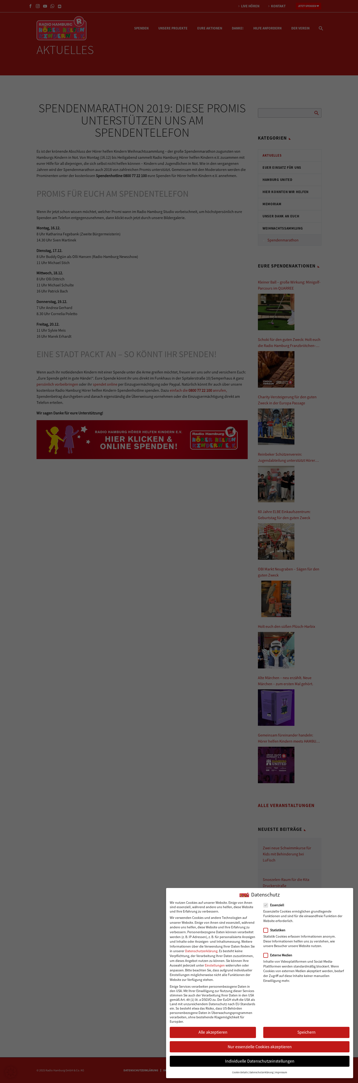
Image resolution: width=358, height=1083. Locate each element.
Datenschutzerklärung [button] (261, 1072)
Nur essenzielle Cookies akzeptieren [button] (260, 1046)
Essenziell (277, 905)
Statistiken (277, 930)
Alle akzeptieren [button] (212, 1032)
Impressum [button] (281, 1072)
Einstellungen (215, 965)
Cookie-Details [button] (240, 1072)
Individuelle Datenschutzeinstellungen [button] (259, 1061)
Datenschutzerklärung (201, 951)
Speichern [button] (306, 1032)
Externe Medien (281, 955)
